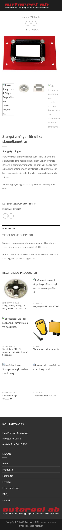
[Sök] (52, 6)
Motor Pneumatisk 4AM (44, 395)
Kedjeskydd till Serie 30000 (46, 306)
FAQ (4, 494)
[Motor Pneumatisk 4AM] (46, 376)
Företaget (7, 475)
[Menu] (58, 5)
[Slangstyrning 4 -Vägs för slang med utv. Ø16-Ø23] (15, 289)
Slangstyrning (15, 209)
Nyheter (6, 481)
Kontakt (6, 500)
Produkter (8, 469)
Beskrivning (9, 228)
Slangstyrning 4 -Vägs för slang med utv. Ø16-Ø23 (14, 307)
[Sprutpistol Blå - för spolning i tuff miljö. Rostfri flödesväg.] (15, 330)
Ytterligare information (17, 235)
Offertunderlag (10, 487)
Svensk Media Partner (31, 525)
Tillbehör (35, 17)
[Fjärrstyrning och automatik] (46, 330)
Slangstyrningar (20, 203)
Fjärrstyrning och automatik (46, 349)
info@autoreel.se (11, 438)
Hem (24, 17)
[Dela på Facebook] (5, 216)
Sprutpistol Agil (9, 395)
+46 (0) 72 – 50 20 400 (14, 444)
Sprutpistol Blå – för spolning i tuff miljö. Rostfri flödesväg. (15, 352)
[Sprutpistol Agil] (15, 376)
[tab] (31, 228)
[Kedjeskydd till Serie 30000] (46, 289)
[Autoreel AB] (27, 6)
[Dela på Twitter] (11, 216)
